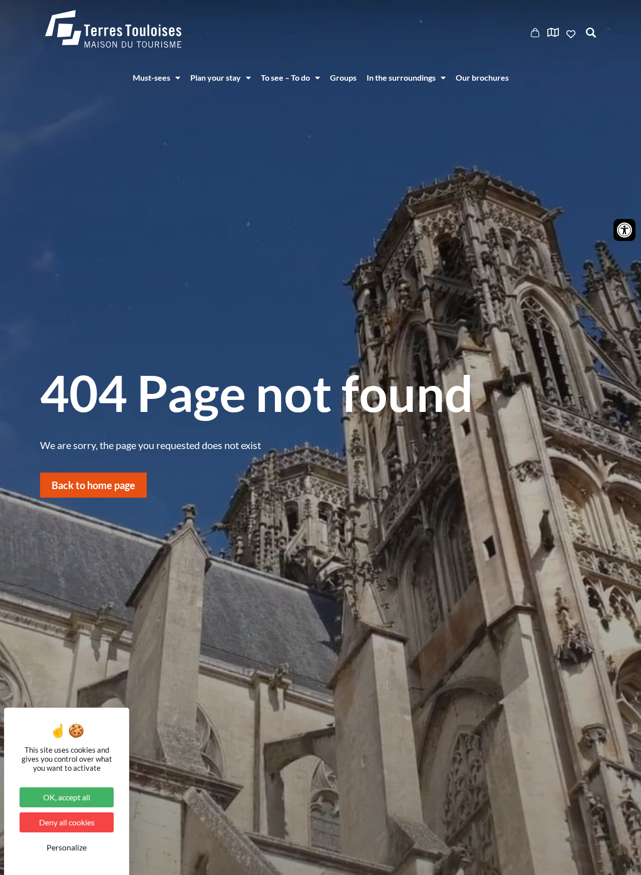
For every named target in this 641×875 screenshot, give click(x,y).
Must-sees (151, 77)
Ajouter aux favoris (572, 34)
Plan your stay (215, 77)
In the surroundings (401, 77)
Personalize (67, 847)
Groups (343, 77)
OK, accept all (66, 797)
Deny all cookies (67, 822)
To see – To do (285, 77)
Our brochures (482, 77)
